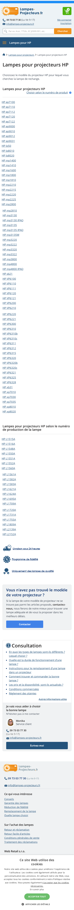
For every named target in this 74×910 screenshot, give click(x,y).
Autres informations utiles (53, 699)
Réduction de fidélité (16, 807)
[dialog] (37, 882)
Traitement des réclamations (21, 842)
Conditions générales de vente (21, 837)
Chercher (62, 31)
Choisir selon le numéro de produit (47, 92)
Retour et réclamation (16, 829)
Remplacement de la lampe (20, 811)
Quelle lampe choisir (16, 815)
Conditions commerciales (24, 689)
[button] (37, 904)
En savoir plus (37, 889)
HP (8, 102)
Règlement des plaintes (22, 693)
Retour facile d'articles (17, 833)
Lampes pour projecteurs (21, 54)
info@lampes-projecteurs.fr (20, 23)
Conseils (9, 799)
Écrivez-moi (37, 745)
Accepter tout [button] (37, 896)
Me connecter (64, 19)
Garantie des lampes (16, 803)
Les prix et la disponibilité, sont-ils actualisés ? (36, 684)
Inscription (65, 23)
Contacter (25, 624)
